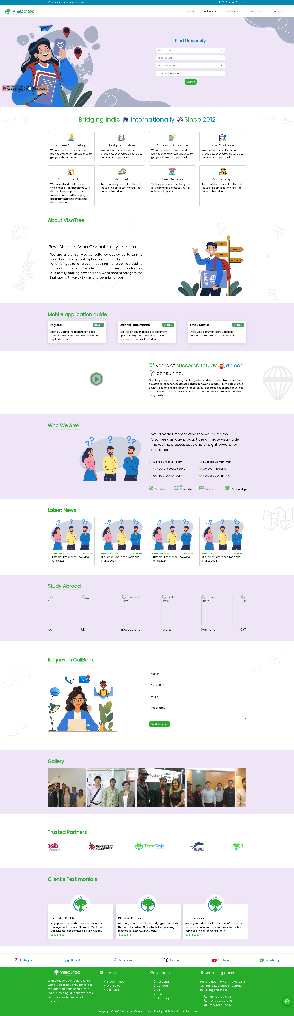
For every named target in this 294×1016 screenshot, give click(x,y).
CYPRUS (229, 629)
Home (190, 11)
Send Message (159, 724)
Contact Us (278, 11)
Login (243, 2)
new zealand (114, 629)
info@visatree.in (219, 1005)
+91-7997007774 (219, 997)
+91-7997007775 (220, 1001)
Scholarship (233, 11)
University (210, 11)
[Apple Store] (36, 88)
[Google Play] (12, 88)
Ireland (149, 629)
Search (190, 82)
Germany (191, 629)
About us (255, 11)
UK (66, 629)
